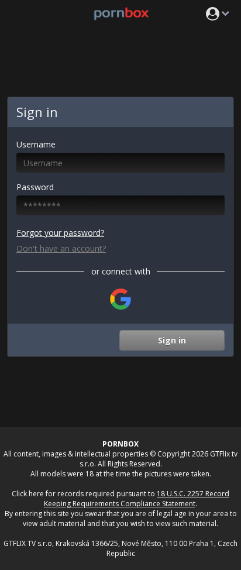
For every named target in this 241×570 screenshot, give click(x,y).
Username (36, 144)
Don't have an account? (61, 248)
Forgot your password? (60, 232)
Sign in (172, 340)
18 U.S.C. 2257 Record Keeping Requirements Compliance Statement (136, 499)
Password (35, 187)
